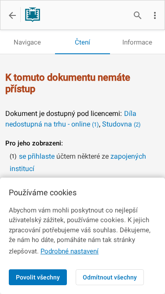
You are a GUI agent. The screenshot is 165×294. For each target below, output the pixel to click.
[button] (155, 15)
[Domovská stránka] (30, 15)
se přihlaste (37, 156)
